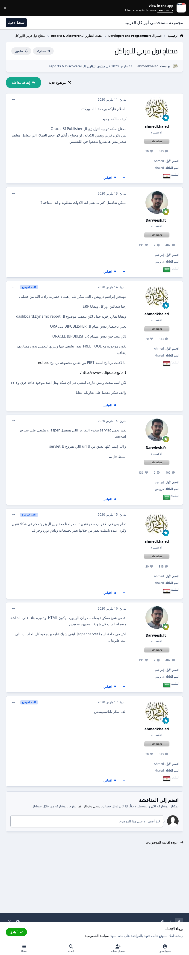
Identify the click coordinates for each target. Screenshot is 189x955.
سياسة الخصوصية (97, 935)
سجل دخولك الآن (88, 806)
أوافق (14, 932)
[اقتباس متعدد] (124, 178)
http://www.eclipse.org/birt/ (103, 372)
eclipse (43, 362)
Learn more (180, 8)
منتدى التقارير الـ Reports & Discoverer (76, 66)
